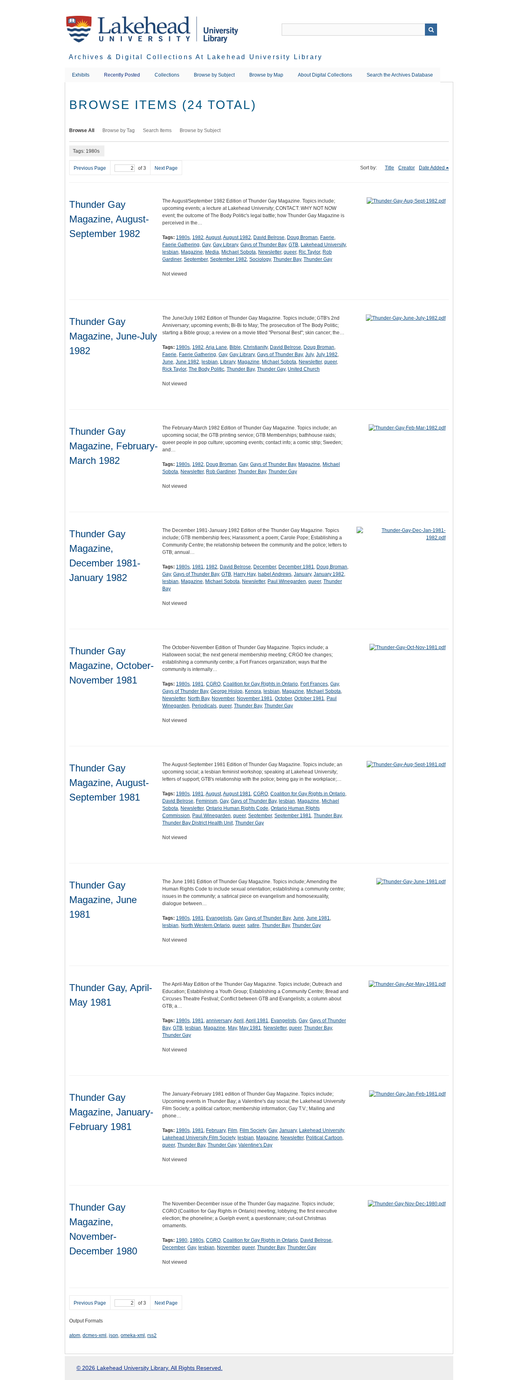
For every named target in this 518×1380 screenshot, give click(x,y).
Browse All (81, 130)
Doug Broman (302, 237)
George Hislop (226, 691)
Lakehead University (323, 245)
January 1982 (329, 574)
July (309, 354)
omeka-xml (133, 1335)
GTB (293, 245)
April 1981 (257, 1020)
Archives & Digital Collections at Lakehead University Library (196, 56)
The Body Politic (206, 369)
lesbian (170, 252)
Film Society (253, 1130)
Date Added (432, 168)
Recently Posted (122, 75)
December (264, 567)
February (215, 1130)
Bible (235, 347)
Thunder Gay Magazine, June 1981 (103, 900)
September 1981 (292, 815)
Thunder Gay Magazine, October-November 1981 (111, 665)
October (283, 698)
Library (227, 362)
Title (389, 168)
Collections (167, 75)
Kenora (253, 691)
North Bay (198, 698)
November (223, 698)
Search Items (157, 130)
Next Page (166, 168)
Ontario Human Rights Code (237, 808)
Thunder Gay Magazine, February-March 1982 (113, 446)
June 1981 (318, 918)
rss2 (152, 1335)
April (239, 1020)
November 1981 (254, 698)
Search (431, 29)
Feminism (206, 801)
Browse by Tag (118, 130)
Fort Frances (314, 684)
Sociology (260, 259)
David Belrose (268, 237)
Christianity (255, 347)
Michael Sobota (238, 252)
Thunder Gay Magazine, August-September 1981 (109, 783)
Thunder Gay (318, 259)
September (196, 259)
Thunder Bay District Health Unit (197, 823)
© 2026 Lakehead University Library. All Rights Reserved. (149, 1368)
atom (74, 1335)
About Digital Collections (325, 75)
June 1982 (187, 362)
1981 (198, 567)
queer (290, 252)
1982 (198, 237)
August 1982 (237, 237)
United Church (304, 369)
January (302, 574)
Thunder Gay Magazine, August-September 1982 (109, 219)
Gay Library (225, 245)
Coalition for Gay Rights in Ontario (260, 684)
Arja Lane (216, 347)
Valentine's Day (255, 1145)
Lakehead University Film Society (198, 1138)
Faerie (327, 237)
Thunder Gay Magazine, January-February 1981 (111, 1112)
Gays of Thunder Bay (263, 245)
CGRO (213, 684)
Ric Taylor (309, 252)
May (232, 1028)
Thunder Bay (287, 259)
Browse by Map (266, 75)
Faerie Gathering (181, 245)
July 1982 (327, 354)
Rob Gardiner (221, 471)
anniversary (218, 1020)
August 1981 (237, 794)
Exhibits (80, 75)
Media (212, 252)
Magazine (192, 252)
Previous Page (90, 168)
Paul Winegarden (286, 581)
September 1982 (228, 259)
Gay (206, 245)
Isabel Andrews (274, 574)
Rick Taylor (174, 369)
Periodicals (204, 706)
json (113, 1335)
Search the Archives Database (400, 75)
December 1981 (296, 567)
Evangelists (218, 918)
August (213, 237)
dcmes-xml (94, 1335)
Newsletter (269, 252)
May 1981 (250, 1028)
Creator (406, 168)
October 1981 (309, 698)
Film (232, 1130)
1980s (183, 237)
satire (253, 925)
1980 (181, 1240)
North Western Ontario (205, 925)
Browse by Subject (214, 75)
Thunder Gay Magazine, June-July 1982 (113, 336)
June (167, 362)
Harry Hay (244, 574)
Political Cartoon (324, 1138)
